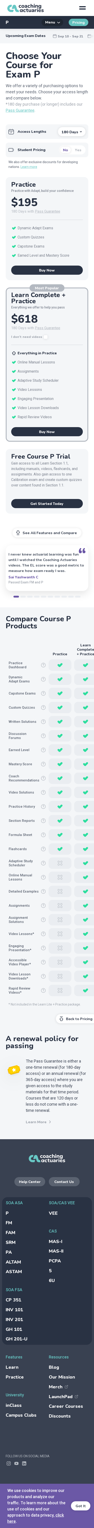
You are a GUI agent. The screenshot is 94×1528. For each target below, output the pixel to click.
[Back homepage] (47, 1158)
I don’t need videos (26, 337)
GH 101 (14, 1329)
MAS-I (55, 1241)
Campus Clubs (21, 1415)
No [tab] (65, 150)
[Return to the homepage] (25, 8)
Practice (15, 1377)
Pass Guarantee (20, 110)
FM (9, 1223)
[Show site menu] (82, 8)
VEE (53, 1213)
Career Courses (66, 1406)
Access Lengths (32, 131)
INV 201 (14, 1319)
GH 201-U (16, 1339)
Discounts (60, 1416)
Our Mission (62, 1377)
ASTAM (14, 1272)
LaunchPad (61, 1397)
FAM (10, 1233)
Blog (54, 1367)
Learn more (29, 167)
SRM (11, 1242)
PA (9, 1252)
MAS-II (56, 1251)
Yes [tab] (78, 150)
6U (52, 1280)
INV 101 (14, 1310)
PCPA (55, 1261)
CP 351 (13, 1300)
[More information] (43, 665)
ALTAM (13, 1262)
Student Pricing (31, 149)
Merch (56, 1387)
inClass (14, 1405)
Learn (12, 1367)
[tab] (16, 597)
